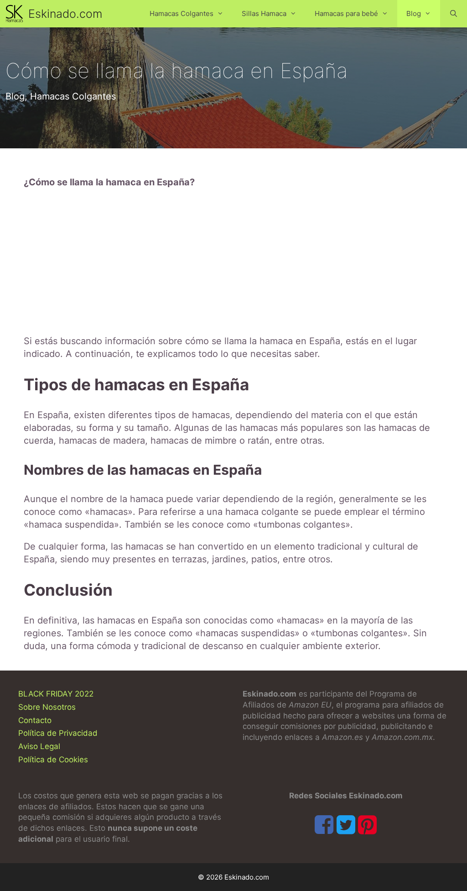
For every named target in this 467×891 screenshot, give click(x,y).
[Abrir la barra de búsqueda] (453, 13)
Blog (413, 13)
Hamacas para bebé (346, 13)
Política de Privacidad (58, 733)
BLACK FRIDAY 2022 (55, 693)
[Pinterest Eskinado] (367, 824)
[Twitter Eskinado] (346, 824)
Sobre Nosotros (47, 707)
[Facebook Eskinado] (324, 824)
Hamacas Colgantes (181, 13)
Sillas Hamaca (264, 13)
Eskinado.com (65, 14)
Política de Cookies (53, 759)
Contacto (35, 720)
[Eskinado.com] (16, 13)
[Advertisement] (233, 261)
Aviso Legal (39, 746)
